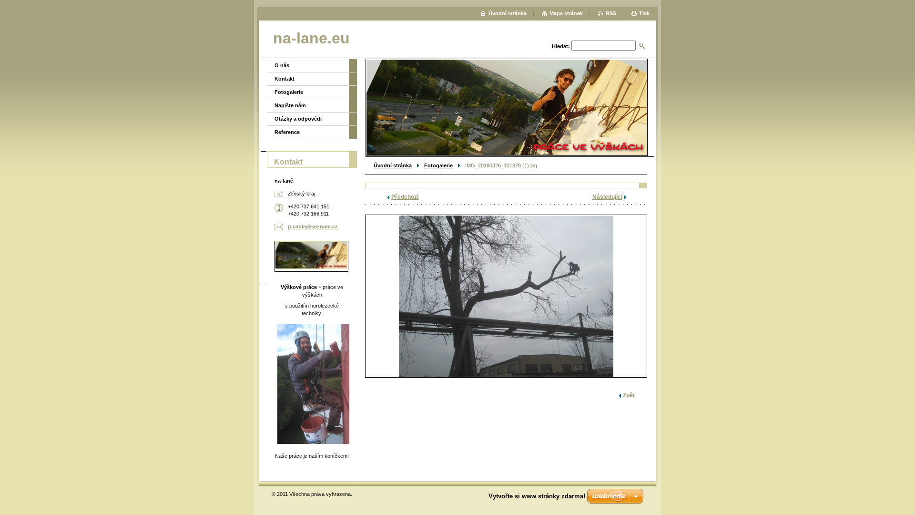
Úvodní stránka (393, 165)
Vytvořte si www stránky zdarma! (536, 496)
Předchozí (404, 197)
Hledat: (561, 46)
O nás (281, 65)
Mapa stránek (566, 13)
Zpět (629, 395)
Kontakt (284, 79)
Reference (287, 132)
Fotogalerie (438, 165)
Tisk (644, 13)
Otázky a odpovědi (298, 119)
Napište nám (290, 105)
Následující (607, 197)
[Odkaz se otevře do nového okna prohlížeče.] (506, 296)
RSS (611, 13)
